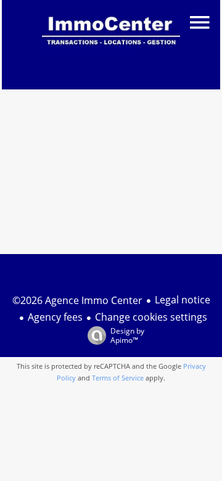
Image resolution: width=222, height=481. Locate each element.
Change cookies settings (151, 317)
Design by (127, 335)
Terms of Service (118, 377)
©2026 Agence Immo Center (77, 300)
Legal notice (182, 299)
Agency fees (55, 317)
